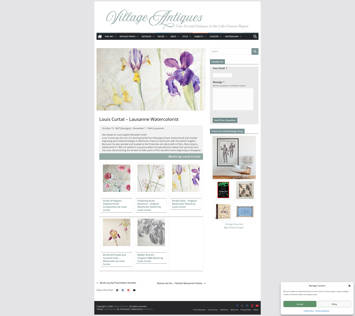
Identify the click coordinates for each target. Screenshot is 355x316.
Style (185, 36)
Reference (235, 310)
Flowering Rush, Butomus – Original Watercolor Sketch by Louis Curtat (149, 205)
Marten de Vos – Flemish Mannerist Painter (179, 283)
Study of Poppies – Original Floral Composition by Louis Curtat (115, 205)
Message (219, 82)
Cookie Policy (309, 310)
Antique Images (236, 227)
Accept (300, 304)
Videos (255, 310)
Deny (334, 304)
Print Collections (199, 310)
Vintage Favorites (234, 224)
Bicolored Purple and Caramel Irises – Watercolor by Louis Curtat (114, 259)
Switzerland (231, 36)
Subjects (198, 36)
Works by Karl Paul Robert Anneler (118, 282)
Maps (173, 36)
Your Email (220, 68)
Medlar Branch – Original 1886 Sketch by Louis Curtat (150, 258)
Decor (161, 36)
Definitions (224, 310)
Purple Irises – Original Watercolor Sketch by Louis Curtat (184, 203)
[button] (349, 285)
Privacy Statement (322, 310)
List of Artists (213, 310)
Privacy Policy (246, 310)
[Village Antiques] (177, 20)
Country (214, 36)
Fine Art (109, 36)
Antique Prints (127, 36)
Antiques (146, 36)
